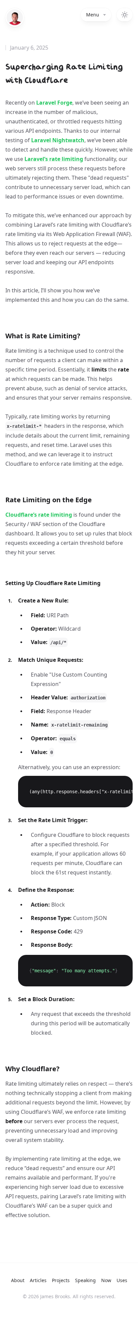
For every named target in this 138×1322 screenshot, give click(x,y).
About (17, 1280)
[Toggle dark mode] (125, 14)
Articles (38, 1280)
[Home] (15, 17)
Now (106, 1280)
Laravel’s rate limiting (53, 159)
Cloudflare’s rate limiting (38, 514)
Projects (61, 1280)
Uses (122, 1280)
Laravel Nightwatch (57, 140)
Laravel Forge (54, 102)
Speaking (85, 1280)
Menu (92, 14)
